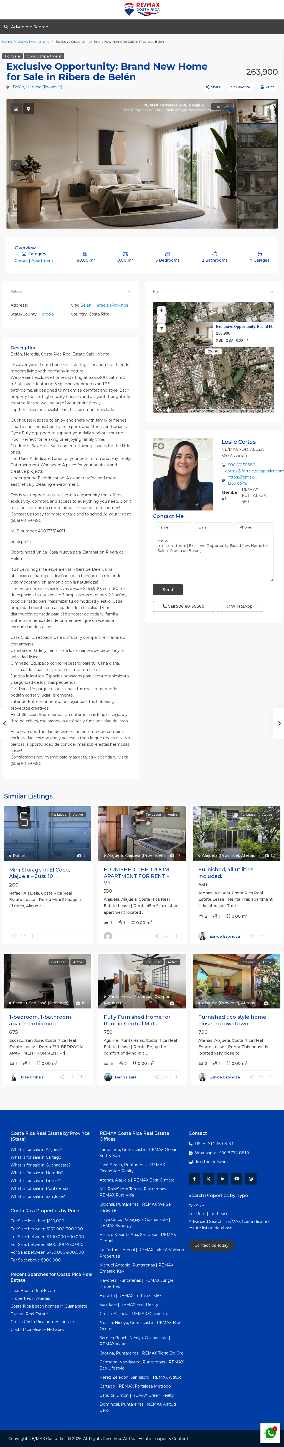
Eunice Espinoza (224, 936)
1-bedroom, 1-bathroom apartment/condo (40, 1020)
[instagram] (251, 1179)
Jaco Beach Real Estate (34, 1290)
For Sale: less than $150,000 (37, 1220)
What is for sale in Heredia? (37, 1172)
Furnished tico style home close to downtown (232, 1020)
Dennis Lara (125, 1077)
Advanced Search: (206, 1221)
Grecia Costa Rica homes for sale (42, 1321)
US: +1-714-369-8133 (214, 1143)
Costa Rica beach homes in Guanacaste (49, 1306)
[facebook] (194, 1179)
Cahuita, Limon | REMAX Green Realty (137, 1395)
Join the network (211, 1161)
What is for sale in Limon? (35, 1180)
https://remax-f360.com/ (241, 480)
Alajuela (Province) (143, 855)
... (47, 905)
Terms (268, 411)
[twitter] (208, 1179)
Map (156, 291)
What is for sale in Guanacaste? (41, 1165)
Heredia (46, 314)
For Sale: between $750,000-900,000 (47, 1252)
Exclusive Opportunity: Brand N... (245, 326)
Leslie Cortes (239, 442)
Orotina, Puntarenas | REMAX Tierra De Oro (142, 1353)
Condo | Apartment (33, 41)
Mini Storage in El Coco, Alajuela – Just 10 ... (39, 873)
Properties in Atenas (30, 1298)
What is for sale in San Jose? (38, 1196)
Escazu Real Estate (29, 1313)
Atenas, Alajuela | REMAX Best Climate (137, 1180)
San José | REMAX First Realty (129, 1304)
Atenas (248, 855)
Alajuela (115, 855)
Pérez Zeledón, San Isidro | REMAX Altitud (141, 1377)
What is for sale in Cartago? (37, 1157)
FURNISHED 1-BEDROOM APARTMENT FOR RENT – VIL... (136, 876)
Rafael (19, 855)
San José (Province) (48, 1002)
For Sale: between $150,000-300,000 (47, 1228)
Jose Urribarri (32, 1077)
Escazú (20, 1002)
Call (185, 606)
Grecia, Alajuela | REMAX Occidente (134, 1313)
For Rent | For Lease (209, 1213)
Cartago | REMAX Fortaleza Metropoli (136, 1386)
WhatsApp (241, 606)
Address (16, 291)
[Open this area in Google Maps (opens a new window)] (163, 409)
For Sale (12, 56)
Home (7, 41)
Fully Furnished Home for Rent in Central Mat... (137, 1020)
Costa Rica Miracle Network (37, 1329)
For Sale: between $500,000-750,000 (47, 1244)
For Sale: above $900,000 (36, 1260)
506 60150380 (241, 464)
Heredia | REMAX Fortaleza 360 (130, 1295)
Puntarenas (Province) (130, 996)
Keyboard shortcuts (202, 411)
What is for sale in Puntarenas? (40, 1188)
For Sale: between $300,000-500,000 (47, 1236)
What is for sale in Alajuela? (36, 1149)
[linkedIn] (222, 1179)
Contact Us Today (211, 1245)
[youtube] (236, 1179)
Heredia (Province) (44, 86)
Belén (18, 86)
